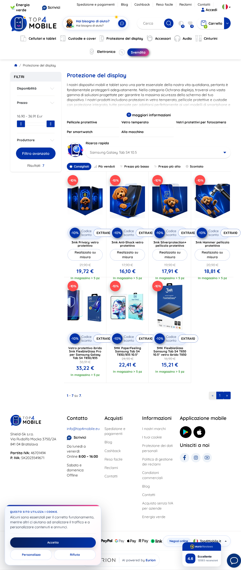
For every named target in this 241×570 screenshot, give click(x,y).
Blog (124, 4)
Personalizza (31, 555)
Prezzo (22, 103)
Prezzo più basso (136, 166)
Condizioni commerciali (152, 475)
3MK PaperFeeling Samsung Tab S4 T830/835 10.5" (127, 351)
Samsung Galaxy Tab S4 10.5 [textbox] (113, 152)
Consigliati (81, 166)
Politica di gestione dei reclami (157, 461)
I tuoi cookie (152, 437)
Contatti (204, 4)
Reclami (185, 4)
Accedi (211, 10)
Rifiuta (75, 555)
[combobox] (158, 152)
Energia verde (153, 517)
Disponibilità (26, 88)
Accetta (53, 542)
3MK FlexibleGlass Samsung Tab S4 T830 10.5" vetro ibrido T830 (169, 351)
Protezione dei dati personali (157, 448)
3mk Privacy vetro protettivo (85, 243)
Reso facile (164, 4)
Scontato (196, 166)
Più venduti (106, 166)
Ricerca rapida (97, 143)
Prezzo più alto (169, 166)
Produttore (26, 140)
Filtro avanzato (35, 153)
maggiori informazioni (151, 115)
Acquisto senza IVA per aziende (157, 505)
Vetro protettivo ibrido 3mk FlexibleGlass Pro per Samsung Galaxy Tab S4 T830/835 (85, 353)
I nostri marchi (154, 428)
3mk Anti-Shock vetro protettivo (127, 243)
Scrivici (54, 7)
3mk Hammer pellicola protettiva (212, 243)
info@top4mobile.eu (83, 428)
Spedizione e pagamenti (96, 4)
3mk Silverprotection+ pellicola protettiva (169, 243)
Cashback (142, 4)
